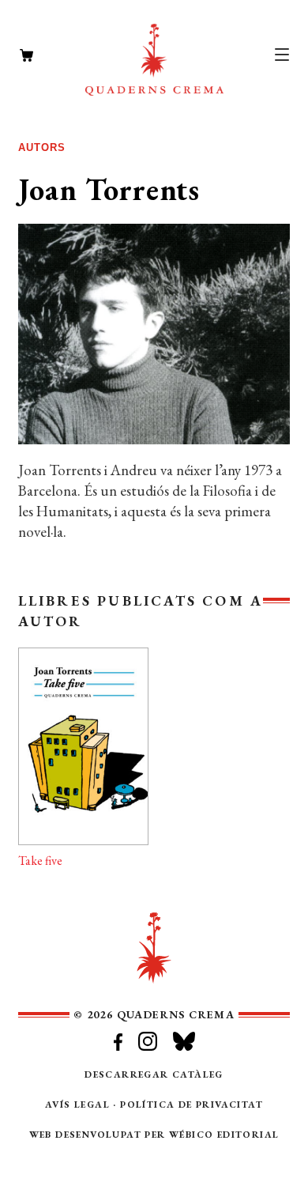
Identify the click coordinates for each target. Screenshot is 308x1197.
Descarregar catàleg (154, 1074)
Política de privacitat (191, 1104)
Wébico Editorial (224, 1134)
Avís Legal (77, 1104)
